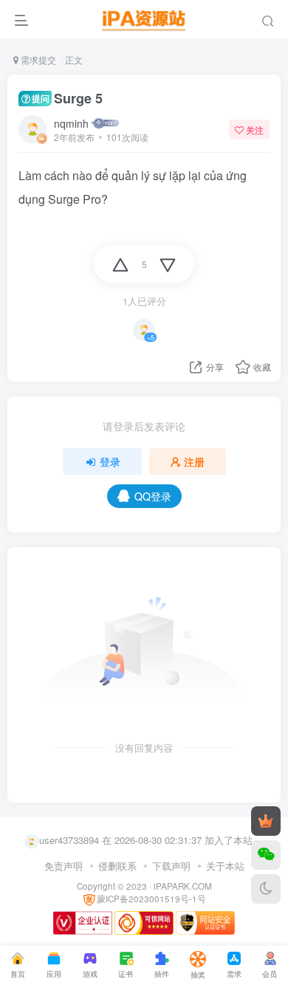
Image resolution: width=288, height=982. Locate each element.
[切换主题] (266, 889)
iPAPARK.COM (183, 886)
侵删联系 (117, 866)
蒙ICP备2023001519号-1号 (151, 898)
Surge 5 (67, 98)
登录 (110, 461)
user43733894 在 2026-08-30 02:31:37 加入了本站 (146, 840)
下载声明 (171, 866)
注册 (194, 461)
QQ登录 (152, 496)
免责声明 (63, 866)
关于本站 (225, 866)
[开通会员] (266, 821)
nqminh (71, 123)
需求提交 (37, 59)
